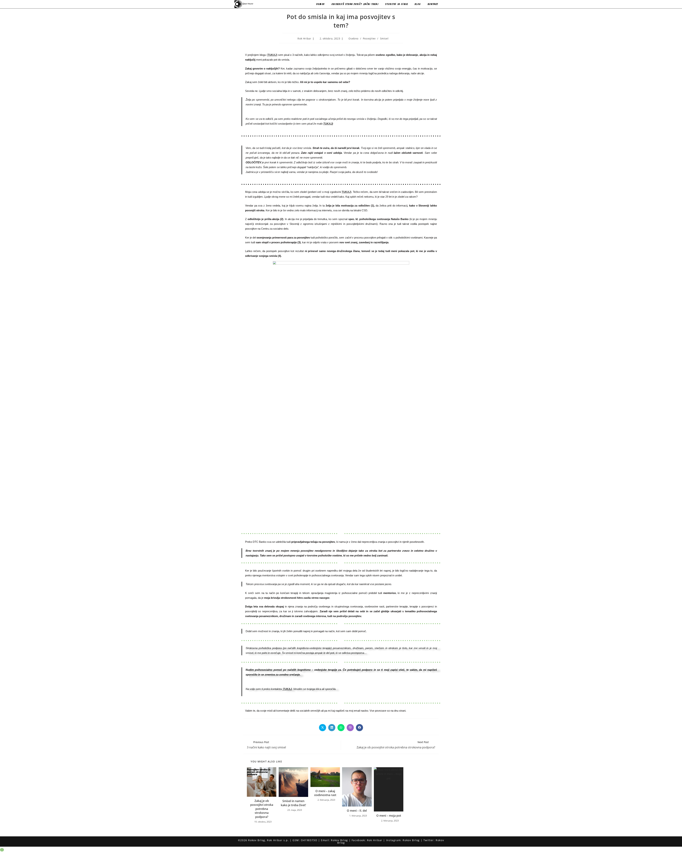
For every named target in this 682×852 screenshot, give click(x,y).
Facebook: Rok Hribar (367, 840)
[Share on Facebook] (359, 727)
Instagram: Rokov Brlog (403, 840)
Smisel (384, 38)
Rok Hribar (304, 38)
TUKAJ (327, 123)
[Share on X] (322, 727)
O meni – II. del (357, 811)
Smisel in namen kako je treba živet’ (293, 803)
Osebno (353, 38)
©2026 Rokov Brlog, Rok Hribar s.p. (263, 840)
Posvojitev (369, 38)
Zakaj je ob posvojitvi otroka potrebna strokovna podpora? (261, 809)
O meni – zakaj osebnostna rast (325, 793)
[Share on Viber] (350, 727)
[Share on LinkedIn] (331, 727)
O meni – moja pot (388, 816)
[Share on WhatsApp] (341, 727)
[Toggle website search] (446, 4)
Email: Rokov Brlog (334, 840)
